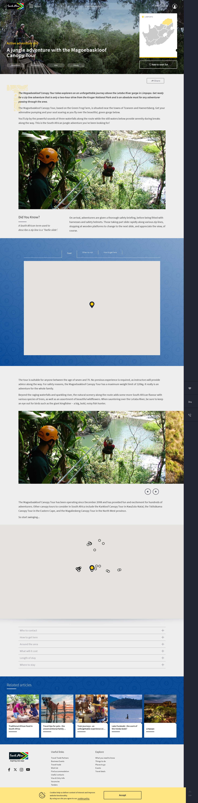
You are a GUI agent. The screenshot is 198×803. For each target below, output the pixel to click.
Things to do (100, 761)
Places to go (100, 764)
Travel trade (56, 764)
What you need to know (105, 758)
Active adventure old (22, 43)
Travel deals (100, 771)
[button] (91, 304)
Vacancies (55, 781)
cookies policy (83, 798)
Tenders (54, 784)
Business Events (57, 761)
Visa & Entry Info (58, 778)
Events (98, 768)
